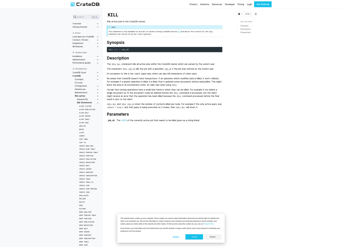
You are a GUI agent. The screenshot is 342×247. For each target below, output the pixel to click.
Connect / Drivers (80, 40)
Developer (230, 4)
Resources (217, 4)
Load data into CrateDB (83, 36)
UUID (124, 120)
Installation (77, 56)
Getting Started (80, 27)
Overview (77, 23)
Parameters (245, 32)
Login (249, 4)
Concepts (79, 79)
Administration (79, 59)
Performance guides (82, 63)
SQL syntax (80, 96)
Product (193, 4)
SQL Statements (84, 102)
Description (245, 29)
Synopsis (244, 26)
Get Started (262, 4)
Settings (176, 237)
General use (80, 89)
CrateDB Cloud (79, 72)
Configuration (81, 86)
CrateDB (77, 76)
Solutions (204, 4)
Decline (212, 237)
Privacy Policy (209, 224)
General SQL (82, 99)
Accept (194, 237)
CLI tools (78, 82)
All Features (78, 46)
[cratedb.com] (85, 4)
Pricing (241, 4)
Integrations (78, 43)
